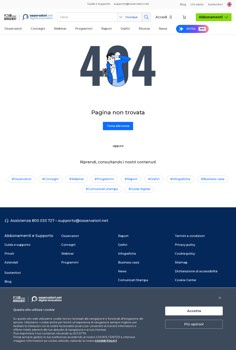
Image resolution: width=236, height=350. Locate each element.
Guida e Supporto (98, 4)
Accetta (194, 311)
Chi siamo (197, 4)
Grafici (154, 179)
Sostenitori (215, 4)
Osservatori (22, 179)
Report (132, 179)
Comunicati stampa (103, 189)
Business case (213, 179)
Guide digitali (140, 189)
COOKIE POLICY (106, 340)
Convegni (51, 179)
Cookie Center (185, 280)
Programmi (105, 179)
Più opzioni (194, 324)
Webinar (77, 179)
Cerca (146, 17)
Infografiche (181, 179)
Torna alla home (118, 126)
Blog (183, 4)
